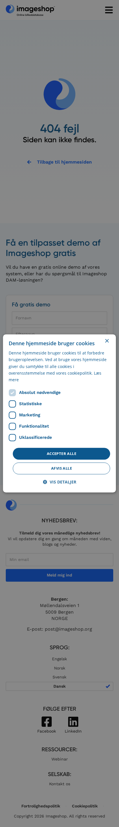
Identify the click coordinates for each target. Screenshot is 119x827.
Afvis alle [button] (61, 468)
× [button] (107, 341)
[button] (59, 482)
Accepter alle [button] (61, 453)
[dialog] (59, 413)
